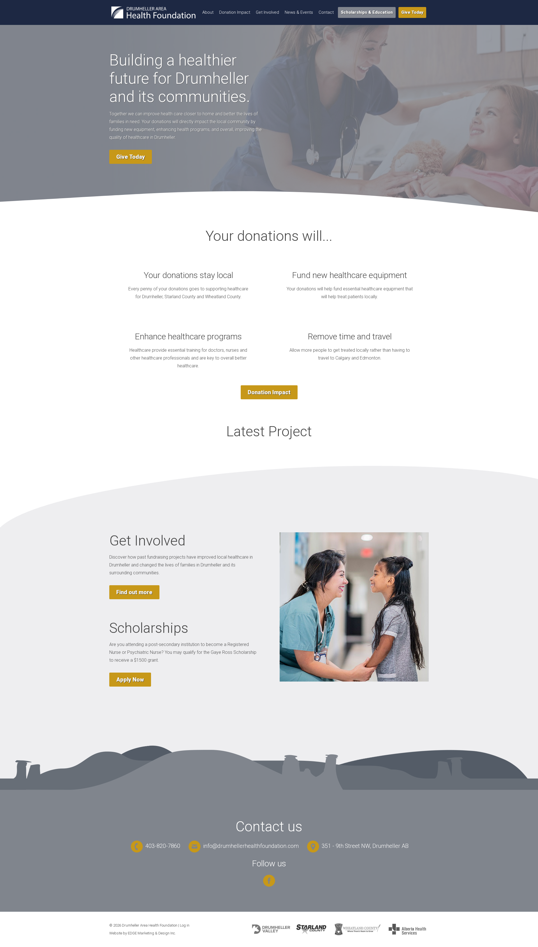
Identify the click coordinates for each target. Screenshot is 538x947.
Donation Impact (234, 12)
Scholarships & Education (367, 12)
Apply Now (130, 679)
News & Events (299, 12)
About (208, 12)
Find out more (134, 592)
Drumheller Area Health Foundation (149, 925)
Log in (184, 925)
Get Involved (267, 12)
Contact (326, 12)
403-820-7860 (162, 846)
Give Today (412, 12)
